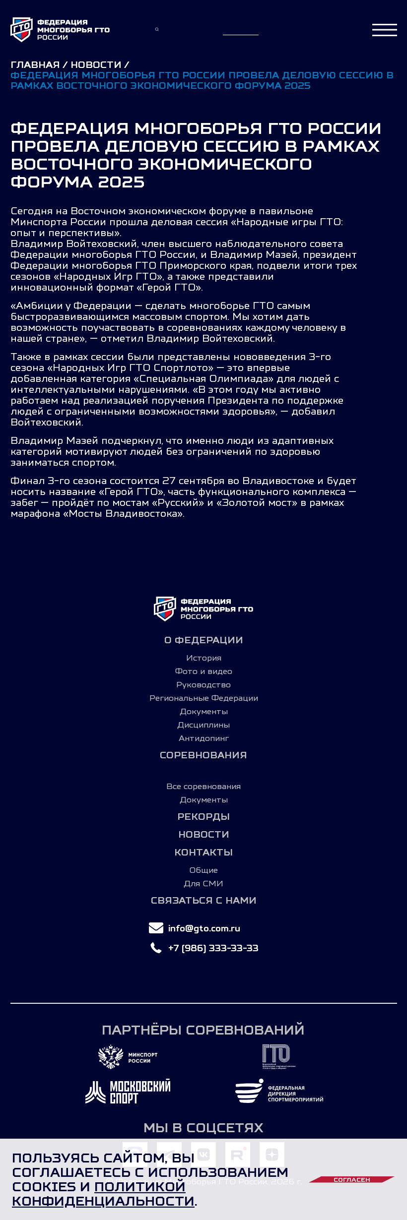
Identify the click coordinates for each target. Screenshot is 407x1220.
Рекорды (203, 816)
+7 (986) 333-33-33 (213, 948)
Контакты (203, 852)
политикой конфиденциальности (103, 1193)
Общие (203, 869)
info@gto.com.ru (204, 928)
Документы (204, 711)
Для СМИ (203, 883)
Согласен (352, 1179)
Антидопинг (204, 737)
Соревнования (203, 755)
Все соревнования (203, 786)
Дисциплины (203, 724)
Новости (203, 834)
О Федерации (203, 640)
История (203, 657)
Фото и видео (203, 671)
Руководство (203, 684)
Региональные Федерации (203, 697)
